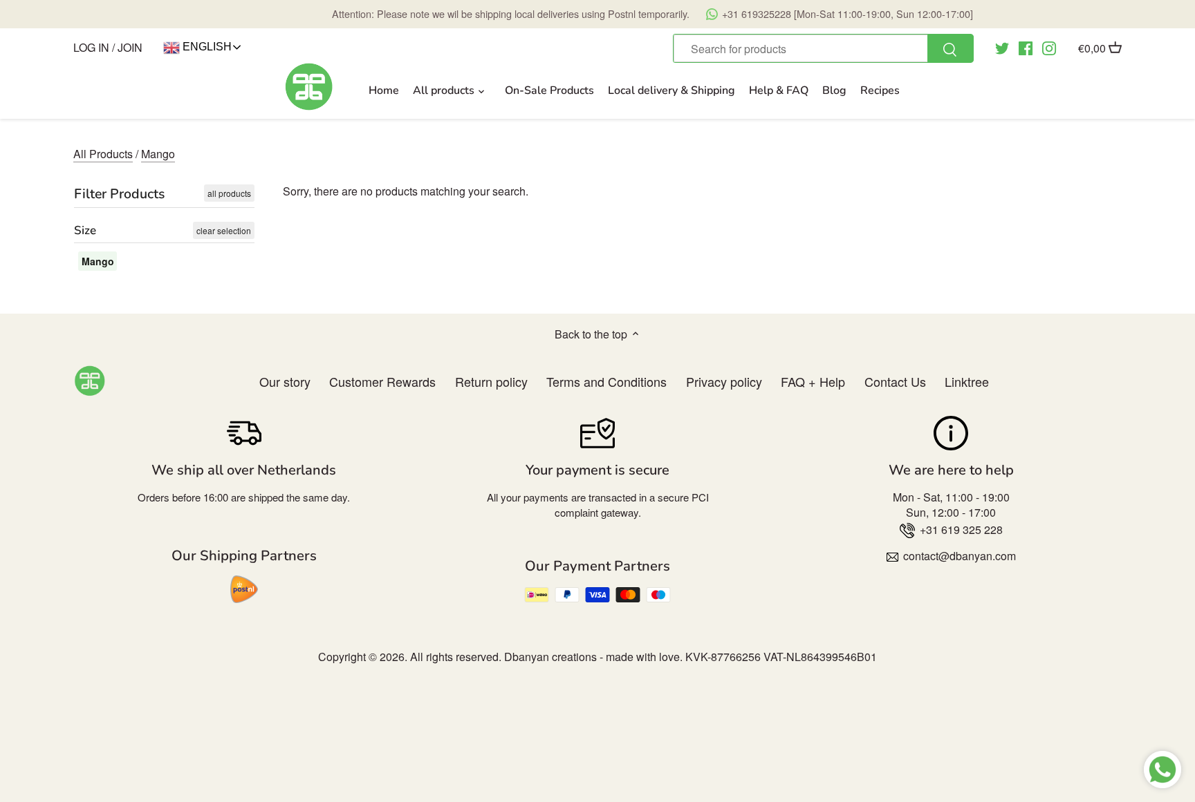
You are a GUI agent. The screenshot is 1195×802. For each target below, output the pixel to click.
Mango (158, 154)
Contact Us (895, 381)
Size (85, 230)
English (206, 46)
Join (130, 47)
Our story (285, 381)
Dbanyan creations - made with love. (593, 657)
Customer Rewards (382, 381)
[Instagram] (1049, 47)
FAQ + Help (813, 381)
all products (229, 193)
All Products (103, 154)
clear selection (223, 230)
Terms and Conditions (606, 381)
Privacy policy (724, 381)
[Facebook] (1025, 47)
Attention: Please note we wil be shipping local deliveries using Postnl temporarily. (652, 13)
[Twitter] (1002, 47)
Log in (91, 47)
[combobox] (823, 48)
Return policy (491, 381)
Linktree (967, 381)
